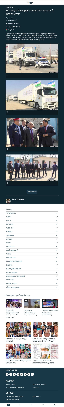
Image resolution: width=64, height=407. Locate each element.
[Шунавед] (19, 405)
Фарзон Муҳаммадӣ (11, 20)
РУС (43, 405)
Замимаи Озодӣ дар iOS (12, 399)
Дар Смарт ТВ (36, 396)
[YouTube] (31, 405)
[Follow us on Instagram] (17, 374)
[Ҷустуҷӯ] (54, 405)
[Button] (12, 24)
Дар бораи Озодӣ (10, 384)
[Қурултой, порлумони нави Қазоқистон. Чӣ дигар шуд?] (14, 303)
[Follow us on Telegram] (25, 374)
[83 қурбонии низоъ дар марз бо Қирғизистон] (18, 351)
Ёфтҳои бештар (32, 191)
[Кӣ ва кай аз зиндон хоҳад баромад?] (18, 329)
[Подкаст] (32, 374)
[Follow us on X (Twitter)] (21, 374)
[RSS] (28, 374)
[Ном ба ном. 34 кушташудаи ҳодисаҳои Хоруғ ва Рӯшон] (45, 329)
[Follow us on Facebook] (10, 374)
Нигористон (10, 7)
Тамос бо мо (36, 387)
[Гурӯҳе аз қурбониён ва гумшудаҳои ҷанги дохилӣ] (45, 351)
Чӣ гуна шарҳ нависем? (39, 384)
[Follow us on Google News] (7, 374)
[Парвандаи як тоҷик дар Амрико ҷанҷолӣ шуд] (50, 303)
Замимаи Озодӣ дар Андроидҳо (14, 396)
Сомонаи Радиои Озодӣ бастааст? (15, 387)
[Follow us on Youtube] (14, 374)
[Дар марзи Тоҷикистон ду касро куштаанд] (32, 303)
